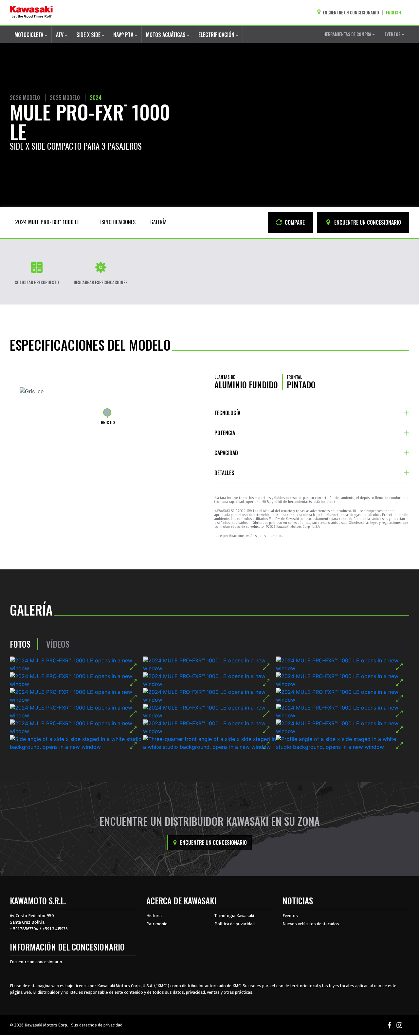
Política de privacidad (234, 923)
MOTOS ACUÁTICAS (166, 35)
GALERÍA (158, 222)
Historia (154, 915)
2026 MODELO (25, 98)
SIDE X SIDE (89, 35)
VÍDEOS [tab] (57, 644)
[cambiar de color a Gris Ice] (107, 412)
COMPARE (294, 222)
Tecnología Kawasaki (234, 915)
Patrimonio (157, 923)
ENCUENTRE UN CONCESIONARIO (367, 222)
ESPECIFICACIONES (118, 222)
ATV (60, 35)
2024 (95, 98)
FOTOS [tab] (20, 644)
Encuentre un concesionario (213, 842)
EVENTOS (393, 34)
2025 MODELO (65, 98)
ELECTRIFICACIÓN (217, 35)
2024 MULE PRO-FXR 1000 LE (47, 222)
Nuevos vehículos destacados (310, 923)
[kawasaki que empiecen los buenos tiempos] (31, 12)
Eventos (290, 915)
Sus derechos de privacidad (96, 1025)
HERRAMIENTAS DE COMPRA (347, 34)
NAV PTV (124, 35)
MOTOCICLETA (29, 35)
